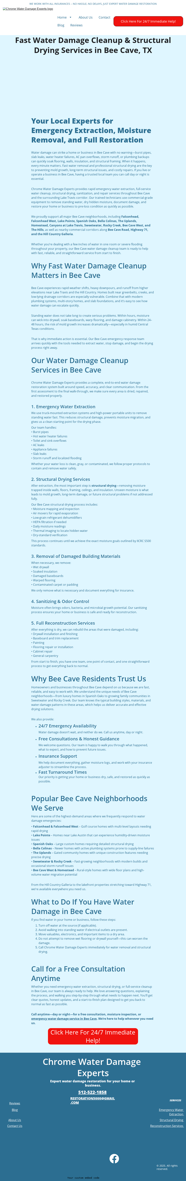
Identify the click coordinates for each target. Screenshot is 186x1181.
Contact (104, 17)
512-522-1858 (92, 1092)
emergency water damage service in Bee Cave (64, 1019)
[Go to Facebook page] (114, 1158)
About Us (86, 17)
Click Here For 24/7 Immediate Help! (148, 21)
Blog (60, 25)
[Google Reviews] (54, 1160)
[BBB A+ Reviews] (86, 1160)
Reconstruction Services (167, 1126)
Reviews (76, 25)
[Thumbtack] (101, 1160)
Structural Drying (172, 1120)
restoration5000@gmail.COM (92, 1100)
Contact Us (14, 1126)
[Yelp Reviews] (71, 1160)
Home (62, 17)
